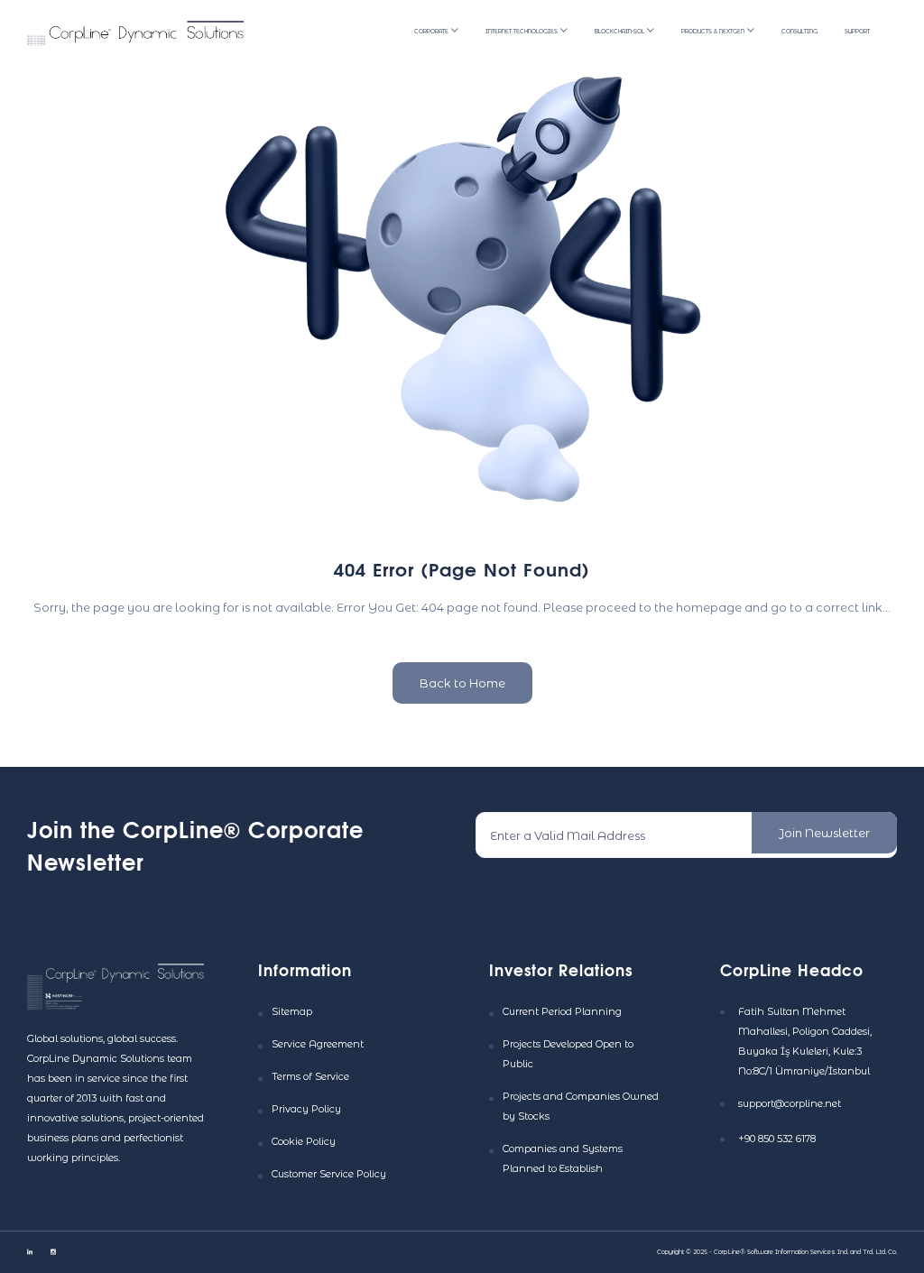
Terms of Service (310, 1076)
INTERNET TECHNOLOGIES (521, 31)
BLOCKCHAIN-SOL (619, 31)
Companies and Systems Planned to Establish (563, 1158)
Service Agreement (318, 1044)
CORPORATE (431, 31)
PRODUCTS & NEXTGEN (712, 31)
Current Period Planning (562, 1011)
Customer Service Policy (329, 1173)
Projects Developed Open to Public (568, 1054)
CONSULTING (799, 31)
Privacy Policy (306, 1108)
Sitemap (292, 1011)
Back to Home (462, 683)
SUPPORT (857, 31)
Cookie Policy (304, 1141)
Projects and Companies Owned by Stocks (581, 1106)
